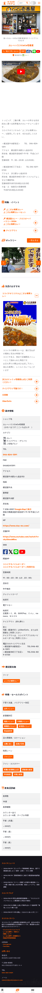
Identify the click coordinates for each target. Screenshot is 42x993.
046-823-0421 (7, 973)
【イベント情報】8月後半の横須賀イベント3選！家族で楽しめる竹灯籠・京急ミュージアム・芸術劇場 (21, 885)
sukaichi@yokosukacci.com (12, 980)
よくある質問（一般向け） (11, 932)
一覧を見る (33, 240)
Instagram (7, 944)
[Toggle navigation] (39, 3)
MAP (23, 51)
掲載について (7, 934)
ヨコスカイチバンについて (11, 930)
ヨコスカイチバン (8, 918)
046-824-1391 (10, 455)
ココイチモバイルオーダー (14, 564)
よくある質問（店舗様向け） (12, 936)
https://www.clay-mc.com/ (16, 526)
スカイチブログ (7, 893)
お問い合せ (6, 951)
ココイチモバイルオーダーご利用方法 (19, 567)
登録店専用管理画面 (9, 938)
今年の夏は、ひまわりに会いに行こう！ (21, 912)
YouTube (6, 946)
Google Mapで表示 (23, 509)
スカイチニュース (8, 863)
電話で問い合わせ (12, 51)
